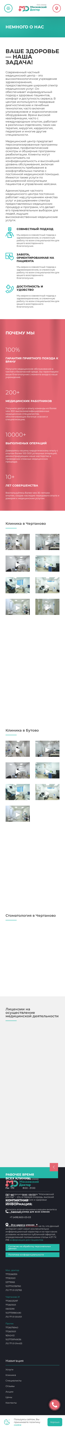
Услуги (9, 1369)
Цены (9, 1397)
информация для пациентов (26, 1239)
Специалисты (13, 1380)
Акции (9, 1391)
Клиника (11, 1375)
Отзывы (10, 1386)
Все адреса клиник (24, 1224)
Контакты (11, 1402)
